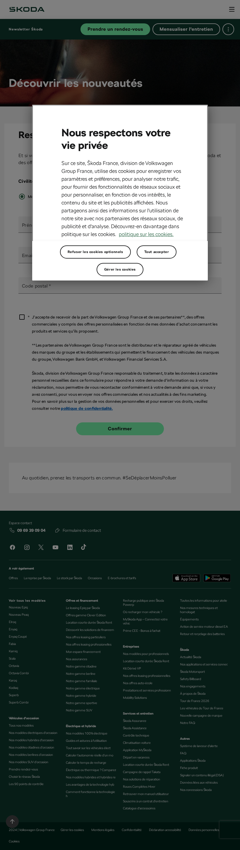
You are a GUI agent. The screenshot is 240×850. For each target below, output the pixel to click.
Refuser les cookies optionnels (95, 252)
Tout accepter (156, 252)
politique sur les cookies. (146, 234)
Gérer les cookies (120, 269)
